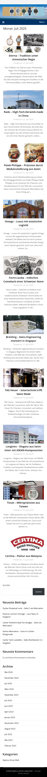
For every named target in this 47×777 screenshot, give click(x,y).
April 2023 (9, 711)
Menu (42, 22)
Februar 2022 (10, 745)
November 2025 (12, 678)
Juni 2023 (9, 706)
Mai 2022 (9, 740)
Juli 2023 (8, 700)
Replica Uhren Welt (11, 760)
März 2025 (9, 689)
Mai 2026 (9, 672)
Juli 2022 (8, 734)
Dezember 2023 (11, 695)
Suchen (6, 585)
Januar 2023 (10, 717)
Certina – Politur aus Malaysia (23, 556)
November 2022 (12, 723)
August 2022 (10, 728)
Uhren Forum (23, 773)
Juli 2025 (8, 683)
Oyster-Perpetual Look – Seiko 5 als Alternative (23, 608)
